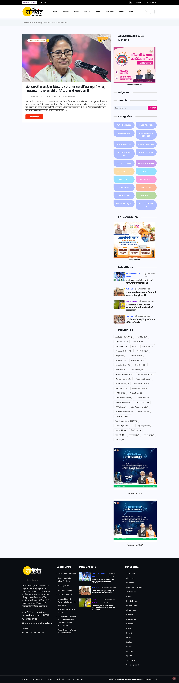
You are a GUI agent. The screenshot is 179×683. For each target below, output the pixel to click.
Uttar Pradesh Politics (124, 411)
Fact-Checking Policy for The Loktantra (67, 631)
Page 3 (132, 11)
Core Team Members (67, 573)
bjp (134, 346)
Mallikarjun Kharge (146, 374)
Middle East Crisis (143, 379)
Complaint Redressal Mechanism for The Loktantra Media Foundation (67, 621)
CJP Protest (142, 351)
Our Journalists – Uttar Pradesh (65, 579)
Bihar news (138, 341)
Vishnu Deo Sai (122, 416)
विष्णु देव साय (149, 435)
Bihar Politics (121, 346)
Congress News (137, 355)
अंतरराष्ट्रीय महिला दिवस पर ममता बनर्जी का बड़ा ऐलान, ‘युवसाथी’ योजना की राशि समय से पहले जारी (65, 89)
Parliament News (139, 388)
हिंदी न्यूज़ (120, 440)
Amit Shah (142, 337)
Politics (87, 11)
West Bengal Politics (124, 425)
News (146, 171)
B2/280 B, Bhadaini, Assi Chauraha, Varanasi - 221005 (36, 613)
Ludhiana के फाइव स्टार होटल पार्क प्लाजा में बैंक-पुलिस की (141, 294)
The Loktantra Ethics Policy (66, 611)
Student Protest (142, 402)
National (65, 11)
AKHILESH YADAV (124, 337)
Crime (97, 11)
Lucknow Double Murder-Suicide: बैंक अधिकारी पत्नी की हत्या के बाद (139, 307)
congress (120, 355)
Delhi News (121, 360)
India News (121, 369)
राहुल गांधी (120, 435)
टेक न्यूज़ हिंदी (121, 430)
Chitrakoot (124, 144)
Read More (34, 117)
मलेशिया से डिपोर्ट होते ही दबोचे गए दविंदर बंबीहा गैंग (140, 321)
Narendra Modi (122, 383)
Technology (124, 204)
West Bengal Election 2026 (126, 421)
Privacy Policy (63, 585)
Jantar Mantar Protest (124, 374)
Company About (65, 590)
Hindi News (140, 365)
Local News (109, 11)
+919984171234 (31, 619)
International (124, 153)
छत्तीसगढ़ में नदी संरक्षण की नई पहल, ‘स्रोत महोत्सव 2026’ (139, 281)
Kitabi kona (146, 152)
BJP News (147, 346)
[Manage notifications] (174, 678)
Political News (136, 393)
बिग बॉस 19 (136, 430)
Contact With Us (65, 594)
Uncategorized (146, 205)
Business (124, 133)
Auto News (124, 125)
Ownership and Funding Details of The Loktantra (67, 602)
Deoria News (146, 144)
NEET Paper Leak (141, 383)
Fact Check (37, 679)
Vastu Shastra (144, 411)
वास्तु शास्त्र (134, 435)
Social (121, 11)
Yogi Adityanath (144, 425)
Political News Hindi (124, 397)
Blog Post (146, 125)
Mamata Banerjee (123, 379)
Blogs (76, 11)
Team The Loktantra (36, 96)
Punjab (124, 187)
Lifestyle (124, 163)
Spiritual (124, 195)
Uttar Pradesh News (139, 407)
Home (55, 11)
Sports (146, 195)
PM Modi (120, 393)
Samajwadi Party (123, 402)
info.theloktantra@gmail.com (38, 623)
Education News (123, 365)
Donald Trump (137, 360)
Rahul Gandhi (143, 397)
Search (152, 108)
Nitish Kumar (121, 388)
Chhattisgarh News (146, 134)
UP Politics (121, 407)
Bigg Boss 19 (122, 341)
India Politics (137, 369)
